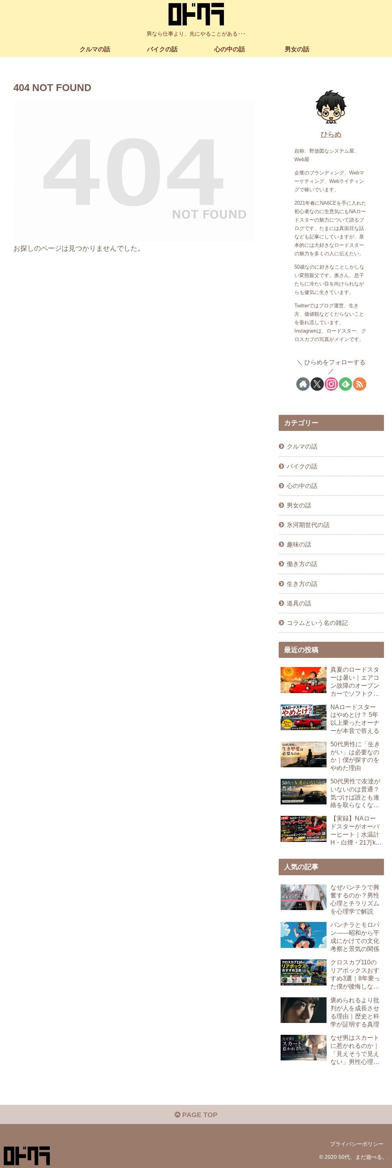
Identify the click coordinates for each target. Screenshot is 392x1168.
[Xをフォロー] (317, 384)
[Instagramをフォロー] (331, 384)
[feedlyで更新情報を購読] (345, 384)
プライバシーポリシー (357, 1144)
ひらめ (331, 134)
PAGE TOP (198, 1115)
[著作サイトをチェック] (303, 384)
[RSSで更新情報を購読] (359, 384)
